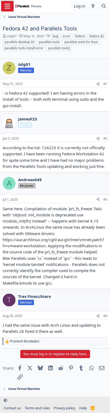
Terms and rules (37, 408)
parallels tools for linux (81, 42)
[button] (5, 400)
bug (55, 36)
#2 (105, 138)
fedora (80, 36)
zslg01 (12, 36)
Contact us (12, 408)
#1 (105, 84)
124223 (49, 147)
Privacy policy (64, 408)
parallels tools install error (24, 48)
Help (83, 408)
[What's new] (93, 6)
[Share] (98, 84)
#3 (105, 199)
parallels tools (49, 42)
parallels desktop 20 (19, 42)
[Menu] (7, 6)
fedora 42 (96, 36)
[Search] (104, 6)
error (66, 36)
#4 (105, 316)
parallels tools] (59, 48)
